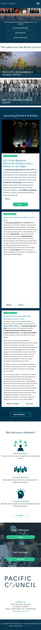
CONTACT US (20, 602)
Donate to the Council (20, 37)
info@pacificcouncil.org (20, 611)
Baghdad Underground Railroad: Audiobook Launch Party (17, 317)
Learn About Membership (20, 28)
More (19, 204)
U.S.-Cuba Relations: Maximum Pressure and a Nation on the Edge (18, 163)
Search (20, 537)
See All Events (19, 414)
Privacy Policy (27, 626)
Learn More (19, 515)
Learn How (20, 559)
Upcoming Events (20, 33)
